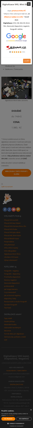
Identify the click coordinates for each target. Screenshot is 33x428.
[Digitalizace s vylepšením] (16, 49)
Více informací (10, 415)
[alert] (16, 418)
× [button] (31, 410)
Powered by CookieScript (16, 426)
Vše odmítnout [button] (24, 419)
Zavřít (26, 61)
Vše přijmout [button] (8, 419)
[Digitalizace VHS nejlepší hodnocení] (16, 38)
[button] (16, 423)
